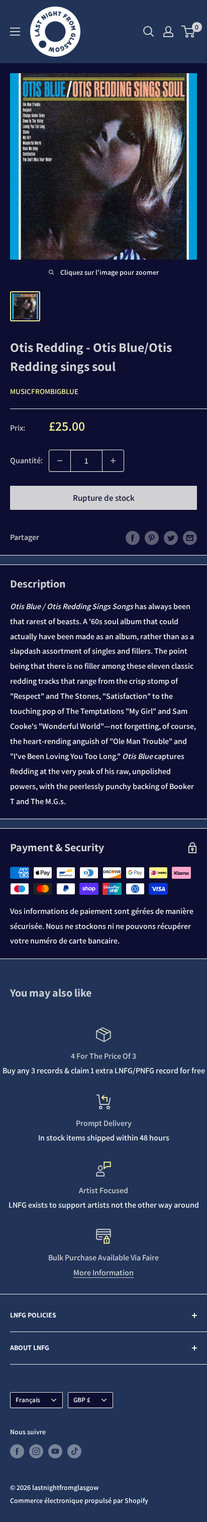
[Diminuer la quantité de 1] (59, 460)
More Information (103, 1272)
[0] (188, 32)
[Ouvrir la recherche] (148, 31)
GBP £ (81, 1399)
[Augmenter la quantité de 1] (113, 460)
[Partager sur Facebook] (133, 537)
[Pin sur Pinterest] (152, 537)
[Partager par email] (190, 537)
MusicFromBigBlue (44, 391)
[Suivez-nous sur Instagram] (36, 1451)
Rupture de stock (104, 497)
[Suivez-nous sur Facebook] (17, 1451)
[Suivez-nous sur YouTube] (55, 1451)
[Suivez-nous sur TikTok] (74, 1451)
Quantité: (26, 460)
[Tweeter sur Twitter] (171, 537)
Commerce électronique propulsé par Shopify (79, 1500)
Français (28, 1399)
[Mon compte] (168, 31)
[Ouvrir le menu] (15, 32)
